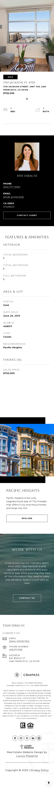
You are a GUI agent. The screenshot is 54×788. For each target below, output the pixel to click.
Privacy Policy (40, 770)
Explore (27, 518)
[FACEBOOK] (15, 738)
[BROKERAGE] (39, 738)
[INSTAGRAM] (21, 738)
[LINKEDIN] (33, 738)
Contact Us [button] (27, 598)
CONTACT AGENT (27, 215)
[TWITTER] (27, 738)
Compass (21, 693)
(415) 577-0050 (11, 187)
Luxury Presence (27, 756)
